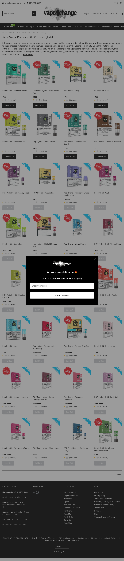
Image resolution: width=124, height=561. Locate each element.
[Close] (95, 259)
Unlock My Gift (62, 295)
